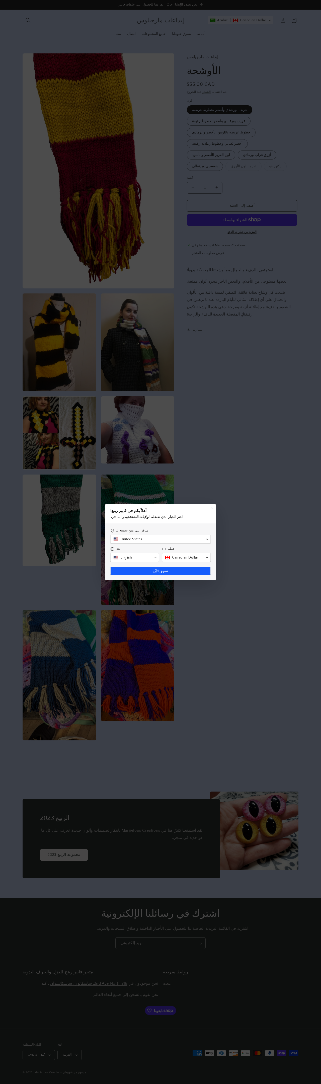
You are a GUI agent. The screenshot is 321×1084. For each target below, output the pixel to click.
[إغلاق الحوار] (212, 507)
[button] (160, 539)
